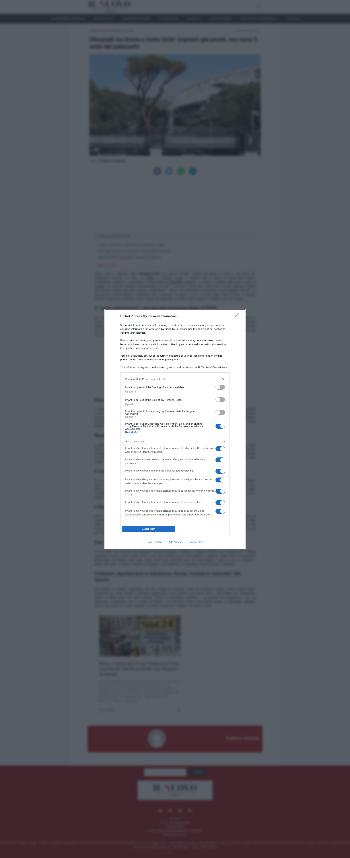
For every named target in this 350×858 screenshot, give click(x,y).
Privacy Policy (196, 541)
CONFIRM (148, 528)
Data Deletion (154, 541)
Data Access (175, 541)
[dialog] (175, 429)
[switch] (220, 387)
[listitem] (175, 379)
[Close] (238, 316)
